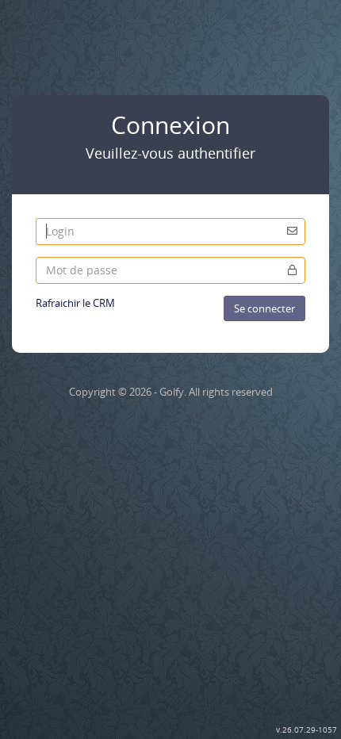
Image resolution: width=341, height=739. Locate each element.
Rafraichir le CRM (75, 303)
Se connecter (264, 308)
